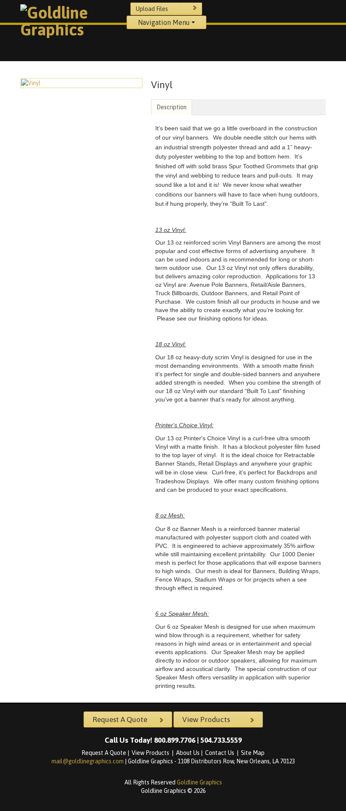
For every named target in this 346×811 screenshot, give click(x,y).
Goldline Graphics (199, 782)
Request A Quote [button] (119, 719)
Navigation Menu (165, 22)
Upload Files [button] (152, 8)
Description (172, 107)
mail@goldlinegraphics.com (88, 761)
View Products (151, 752)
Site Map (253, 752)
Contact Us (220, 752)
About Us (188, 752)
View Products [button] (206, 719)
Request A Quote (103, 752)
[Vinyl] (81, 83)
